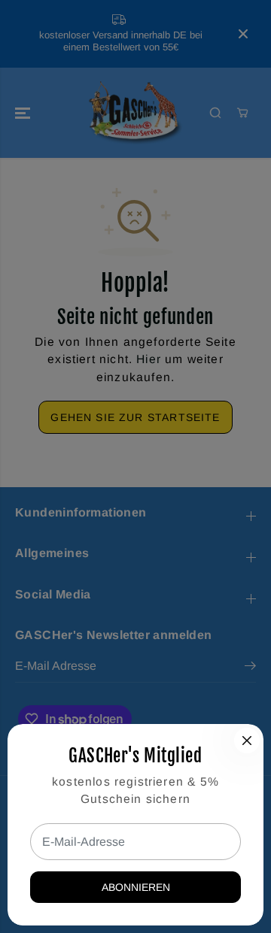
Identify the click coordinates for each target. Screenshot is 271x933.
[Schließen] (246, 740)
